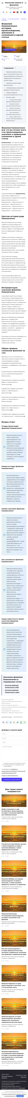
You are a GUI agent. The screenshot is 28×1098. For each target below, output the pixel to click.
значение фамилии (8, 699)
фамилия (5, 712)
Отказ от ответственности (10, 775)
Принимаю (20, 1096)
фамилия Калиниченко (16, 712)
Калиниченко (6, 703)
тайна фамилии (6, 709)
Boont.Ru (23, 1077)
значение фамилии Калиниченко (12, 701)
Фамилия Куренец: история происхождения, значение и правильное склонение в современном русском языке (12, 1019)
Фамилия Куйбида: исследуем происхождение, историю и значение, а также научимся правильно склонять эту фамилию (14, 881)
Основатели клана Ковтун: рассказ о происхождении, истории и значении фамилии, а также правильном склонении (14, 846)
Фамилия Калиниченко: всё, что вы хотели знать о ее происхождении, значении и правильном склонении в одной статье (13, 76)
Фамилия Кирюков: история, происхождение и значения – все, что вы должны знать (13, 985)
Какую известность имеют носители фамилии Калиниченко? (14, 118)
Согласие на (13, 771)
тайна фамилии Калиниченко (11, 711)
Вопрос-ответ (10, 97)
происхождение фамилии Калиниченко (14, 707)
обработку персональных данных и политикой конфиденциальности (13, 771)
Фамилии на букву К (9, 49)
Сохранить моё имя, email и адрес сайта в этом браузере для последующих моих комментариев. (14, 765)
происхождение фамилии (10, 705)
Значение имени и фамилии (14, 4)
